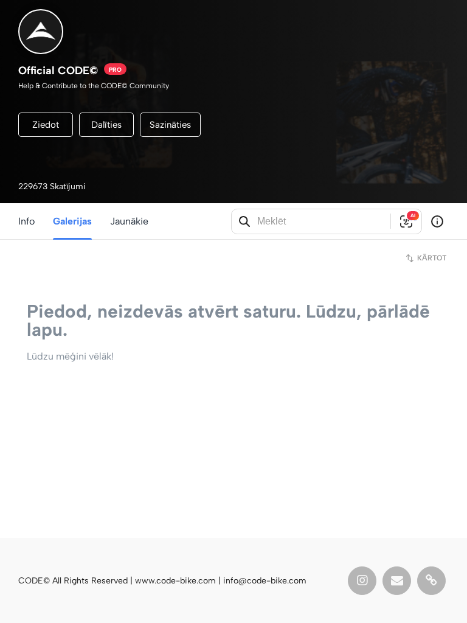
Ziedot (45, 124)
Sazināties (170, 124)
